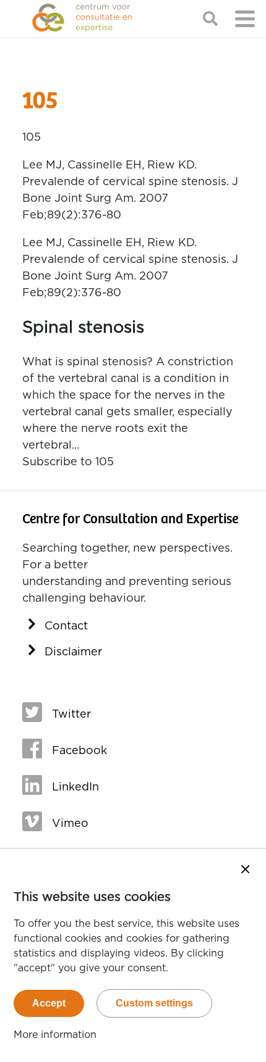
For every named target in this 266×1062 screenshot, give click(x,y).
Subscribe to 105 (68, 462)
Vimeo (70, 823)
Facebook (79, 751)
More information (55, 1035)
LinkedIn (75, 787)
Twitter (71, 714)
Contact (66, 626)
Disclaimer (73, 652)
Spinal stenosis (83, 327)
